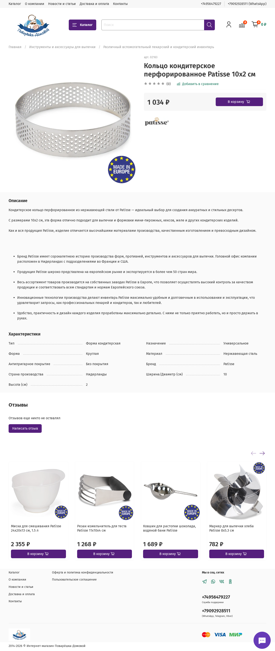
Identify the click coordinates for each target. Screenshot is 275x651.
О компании (34, 4)
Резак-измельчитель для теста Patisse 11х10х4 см (102, 528)
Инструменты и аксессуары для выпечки (62, 47)
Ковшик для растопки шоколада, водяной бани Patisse (169, 528)
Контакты (120, 4)
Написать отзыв (25, 428)
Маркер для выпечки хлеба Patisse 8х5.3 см (231, 528)
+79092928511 (216, 611)
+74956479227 (211, 4)
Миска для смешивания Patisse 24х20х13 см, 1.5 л (36, 528)
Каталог (15, 4)
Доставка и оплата (94, 4)
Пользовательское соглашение (74, 579)
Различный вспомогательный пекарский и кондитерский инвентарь (158, 47)
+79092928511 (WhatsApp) (247, 4)
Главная (15, 47)
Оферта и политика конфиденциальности (82, 572)
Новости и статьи (62, 4)
